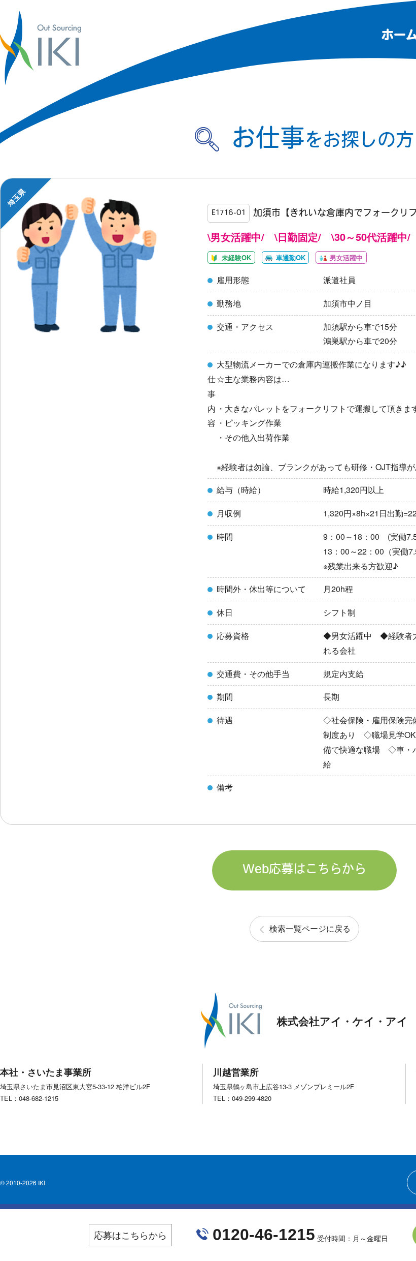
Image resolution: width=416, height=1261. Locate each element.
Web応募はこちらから (304, 870)
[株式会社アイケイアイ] (40, 80)
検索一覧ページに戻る (310, 928)
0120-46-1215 (264, 1234)
